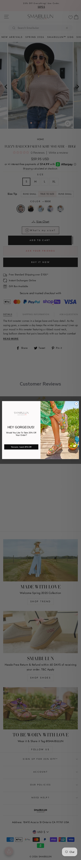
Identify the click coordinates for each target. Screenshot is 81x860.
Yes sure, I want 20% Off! (21, 447)
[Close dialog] (76, 403)
